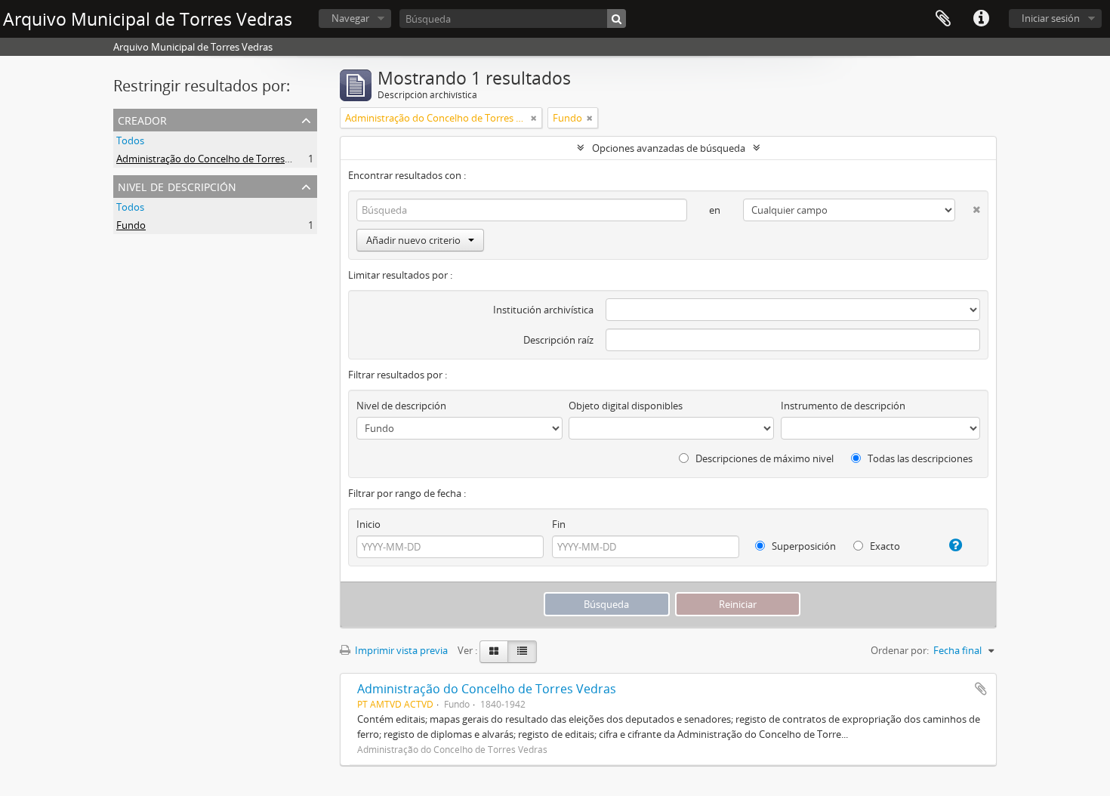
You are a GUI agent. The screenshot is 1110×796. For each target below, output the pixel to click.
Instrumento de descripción (843, 405)
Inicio (368, 524)
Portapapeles (943, 19)
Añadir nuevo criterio (413, 240)
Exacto (884, 546)
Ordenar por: (900, 650)
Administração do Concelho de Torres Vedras (217, 158)
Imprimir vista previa (400, 650)
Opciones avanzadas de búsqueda (668, 148)
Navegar (350, 18)
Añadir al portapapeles (980, 688)
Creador (142, 119)
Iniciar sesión (1051, 18)
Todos (130, 140)
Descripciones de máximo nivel (763, 458)
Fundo (131, 225)
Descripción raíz (558, 340)
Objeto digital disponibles (626, 405)
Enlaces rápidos (981, 19)
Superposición (802, 546)
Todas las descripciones (919, 458)
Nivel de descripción (177, 185)
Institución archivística (543, 309)
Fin (559, 524)
